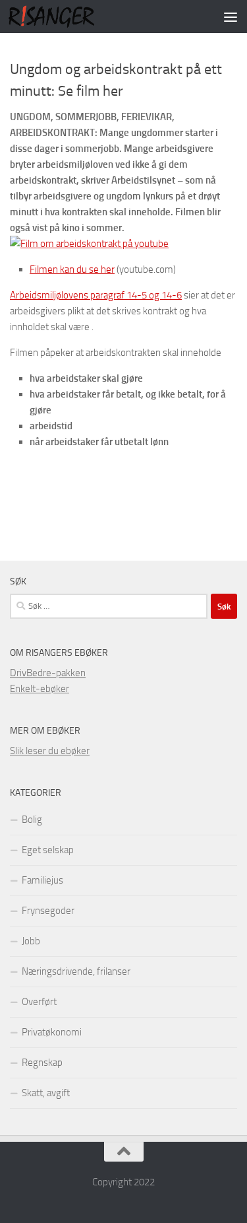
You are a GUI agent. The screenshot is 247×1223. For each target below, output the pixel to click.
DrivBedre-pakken (48, 673)
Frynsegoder (48, 911)
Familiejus (42, 880)
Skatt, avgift (46, 1093)
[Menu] (230, 16)
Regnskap (42, 1062)
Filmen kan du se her (72, 269)
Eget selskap (48, 850)
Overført (39, 1002)
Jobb (31, 941)
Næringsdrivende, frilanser (76, 971)
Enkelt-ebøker (39, 689)
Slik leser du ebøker (50, 751)
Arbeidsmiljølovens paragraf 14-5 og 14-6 (96, 295)
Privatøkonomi (52, 1032)
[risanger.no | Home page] (66, 16)
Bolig (32, 819)
